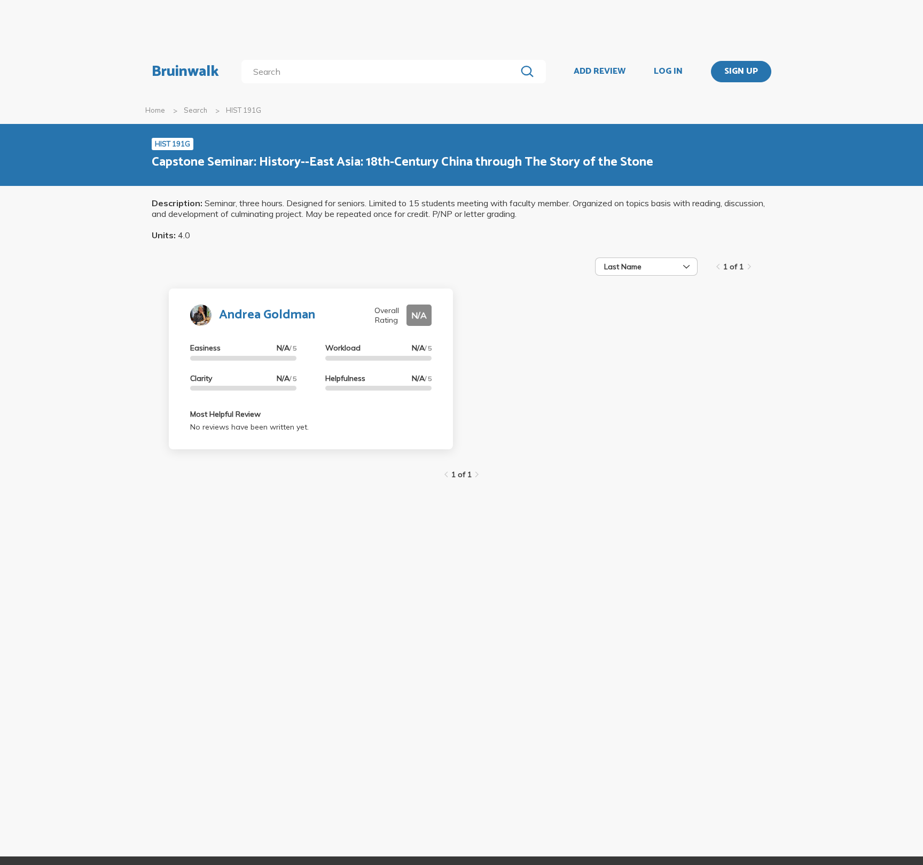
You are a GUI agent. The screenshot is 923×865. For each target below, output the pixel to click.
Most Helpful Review (225, 414)
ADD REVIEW (599, 72)
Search (195, 110)
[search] (381, 71)
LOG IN (668, 72)
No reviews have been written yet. (249, 427)
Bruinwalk (185, 71)
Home (155, 110)
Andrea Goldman (267, 315)
